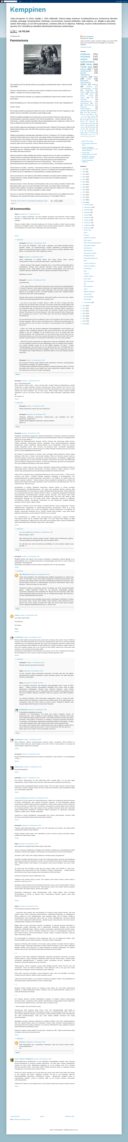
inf (93, 136)
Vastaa (17, 236)
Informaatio (84, 81)
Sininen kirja (87, 230)
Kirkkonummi (94, 118)
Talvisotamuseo (88, 250)
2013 (84, 202)
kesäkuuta (87, 220)
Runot (89, 79)
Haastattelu (92, 129)
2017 (84, 192)
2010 (84, 311)
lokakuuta (87, 210)
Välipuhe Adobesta (89, 291)
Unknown (22, 1042)
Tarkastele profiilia (85, 47)
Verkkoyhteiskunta (85, 101)
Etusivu (42, 1116)
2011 (84, 308)
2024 (84, 174)
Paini (85, 271)
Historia (83, 59)
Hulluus (82, 97)
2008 (84, 316)
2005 (84, 323)
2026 (84, 169)
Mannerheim (83, 136)
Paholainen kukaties (90, 237)
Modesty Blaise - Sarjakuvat (88, 132)
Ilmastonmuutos (89, 105)
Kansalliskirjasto (84, 123)
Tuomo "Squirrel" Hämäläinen (24, 1059)
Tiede (96, 103)
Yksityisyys (83, 99)
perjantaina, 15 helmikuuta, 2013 (36, 243)
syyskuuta (87, 212)
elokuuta (86, 215)
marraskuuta (88, 207)
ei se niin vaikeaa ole (26, 532)
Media (89, 64)
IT (15, 203)
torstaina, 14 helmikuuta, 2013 (31, 380)
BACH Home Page (87, 141)
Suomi (91, 94)
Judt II (85, 289)
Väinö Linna (83, 118)
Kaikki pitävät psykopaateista (92, 243)
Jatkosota (91, 121)
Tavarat (92, 92)
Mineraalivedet (92, 127)
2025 (84, 171)
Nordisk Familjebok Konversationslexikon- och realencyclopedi (90, 149)
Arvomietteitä (87, 299)
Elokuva (95, 84)
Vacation (82, 127)
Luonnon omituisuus (90, 263)
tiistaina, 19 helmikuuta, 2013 (42, 1059)
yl (90, 136)
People (84, 119)
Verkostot (83, 110)
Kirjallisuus (85, 54)
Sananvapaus (84, 103)
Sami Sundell (23, 574)
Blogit (96, 77)
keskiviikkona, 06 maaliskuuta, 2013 (38, 574)
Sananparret (91, 125)
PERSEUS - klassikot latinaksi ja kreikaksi (88, 157)
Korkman (86, 235)
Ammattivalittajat (88, 296)
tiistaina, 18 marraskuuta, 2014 (35, 360)
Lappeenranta (91, 130)
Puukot (82, 125)
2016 (84, 194)
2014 (84, 200)
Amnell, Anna (19, 767)
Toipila (17, 615)
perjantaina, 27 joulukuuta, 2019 (35, 1042)
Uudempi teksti (15, 1116)
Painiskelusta (87, 268)
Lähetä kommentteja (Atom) (22, 1119)
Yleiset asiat (86, 67)
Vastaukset (20, 239)
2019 (84, 187)
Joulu (81, 130)
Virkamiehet (92, 119)
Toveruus (86, 273)
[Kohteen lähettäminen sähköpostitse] (55, 201)
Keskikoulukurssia (89, 255)
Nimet (85, 112)
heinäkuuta (87, 217)
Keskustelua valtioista (90, 253)
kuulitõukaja (19, 637)
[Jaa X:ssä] (58, 201)
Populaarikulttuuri (85, 108)
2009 (84, 313)
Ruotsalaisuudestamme (91, 258)
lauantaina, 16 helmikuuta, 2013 (35, 280)
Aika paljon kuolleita (89, 245)
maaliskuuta (88, 225)
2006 (84, 321)
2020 (84, 184)
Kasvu (85, 232)
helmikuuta (87, 227)
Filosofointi (85, 57)
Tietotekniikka (94, 110)
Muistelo (83, 69)
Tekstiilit (82, 129)
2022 (84, 179)
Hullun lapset (87, 240)
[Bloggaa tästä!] (57, 201)
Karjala (94, 123)
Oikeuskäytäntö (85, 71)
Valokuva (83, 92)
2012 (84, 305)
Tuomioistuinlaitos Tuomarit (89, 88)
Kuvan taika (87, 279)
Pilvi (85, 284)
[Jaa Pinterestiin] (62, 201)
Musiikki (83, 73)
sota (92, 97)
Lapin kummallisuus (89, 266)
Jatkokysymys (88, 248)
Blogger (75, 1130)
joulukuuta (87, 204)
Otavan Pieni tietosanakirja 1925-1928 (89, 153)
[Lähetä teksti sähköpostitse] (51, 201)
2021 (84, 182)
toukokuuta (87, 222)
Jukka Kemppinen (88, 36)
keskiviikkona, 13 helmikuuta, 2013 (29, 214)
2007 (84, 318)
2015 (84, 197)
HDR (85, 260)
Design (82, 121)
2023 (84, 177)
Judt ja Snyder (88, 294)
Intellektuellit (89, 90)
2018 (84, 189)
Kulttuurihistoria (87, 62)
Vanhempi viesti (69, 1116)
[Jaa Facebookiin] (60, 201)
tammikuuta (87, 302)
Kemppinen (28, 9)
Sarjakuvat (83, 107)
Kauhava (89, 86)
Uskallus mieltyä (88, 276)
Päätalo (82, 134)
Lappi (82, 94)
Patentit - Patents (86, 96)
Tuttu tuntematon (89, 281)
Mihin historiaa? (88, 286)
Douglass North (91, 134)
